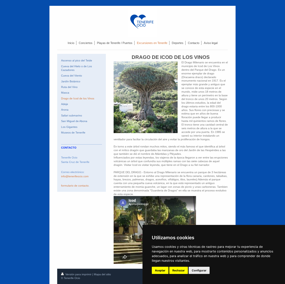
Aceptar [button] (160, 270)
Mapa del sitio (102, 274)
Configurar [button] (199, 270)
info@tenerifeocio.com (75, 176)
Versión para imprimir (78, 274)
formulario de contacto (75, 185)
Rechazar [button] (178, 270)
